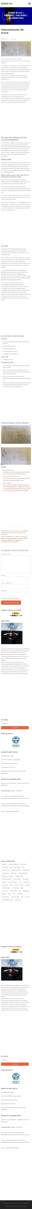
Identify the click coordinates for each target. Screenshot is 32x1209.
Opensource (5, 891)
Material (27, 885)
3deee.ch (6, 3)
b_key (15, 39)
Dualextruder (26, 870)
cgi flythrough (5, 791)
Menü (29, 3)
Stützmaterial (5, 897)
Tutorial (27, 897)
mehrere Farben (6, 888)
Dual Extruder (5, 873)
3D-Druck (4, 864)
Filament (4, 882)
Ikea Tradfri (26, 882)
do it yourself (5, 870)
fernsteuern (26, 879)
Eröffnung (4, 876)
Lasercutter (5, 885)
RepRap (4, 894)
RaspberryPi (26, 891)
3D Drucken (5, 867)
